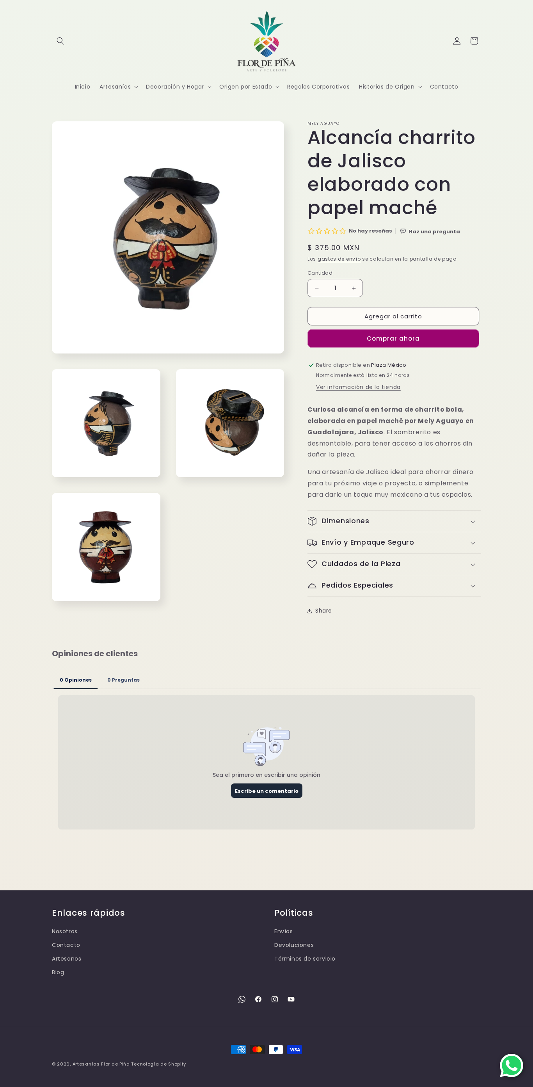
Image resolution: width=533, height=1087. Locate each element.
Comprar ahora (393, 338)
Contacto (66, 945)
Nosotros (65, 931)
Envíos (283, 931)
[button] (60, 41)
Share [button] (323, 611)
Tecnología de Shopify (158, 1064)
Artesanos (66, 959)
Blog (58, 972)
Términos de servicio (305, 959)
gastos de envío (339, 259)
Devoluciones (294, 945)
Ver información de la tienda (358, 387)
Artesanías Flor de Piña (101, 1064)
